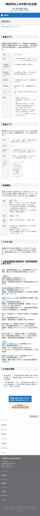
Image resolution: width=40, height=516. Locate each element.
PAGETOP (34, 416)
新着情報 (3, 425)
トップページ (5, 420)
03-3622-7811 (22, 8)
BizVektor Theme (24, 509)
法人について (5, 429)
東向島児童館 (6, 278)
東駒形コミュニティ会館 (10, 298)
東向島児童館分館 (8, 288)
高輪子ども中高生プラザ (10, 355)
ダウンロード (5, 439)
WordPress (14, 509)
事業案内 (3, 434)
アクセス (3, 452)
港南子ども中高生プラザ (10, 344)
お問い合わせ (5, 448)
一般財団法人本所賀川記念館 (20, 4)
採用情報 (3, 443)
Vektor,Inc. (33, 509)
